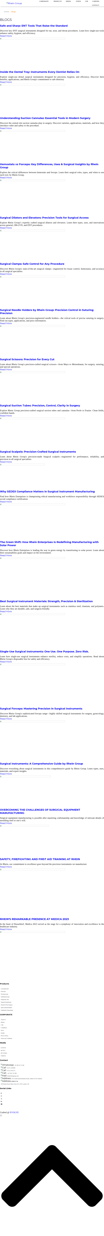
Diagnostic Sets (5, 999)
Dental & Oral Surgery (7, 1005)
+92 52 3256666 (11, 1068)
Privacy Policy (4, 1035)
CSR (2, 1025)
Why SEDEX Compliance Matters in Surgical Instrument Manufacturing (47, 491)
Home (6, 12)
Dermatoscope (4, 994)
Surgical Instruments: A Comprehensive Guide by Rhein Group (41, 763)
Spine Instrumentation (6, 1007)
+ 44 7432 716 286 (12, 1073)
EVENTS (3, 1047)
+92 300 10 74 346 (19, 1065)
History (3, 1022)
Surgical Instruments (6, 1002)
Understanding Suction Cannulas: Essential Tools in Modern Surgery (45, 118)
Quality (3, 1033)
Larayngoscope (5, 988)
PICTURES (4, 1053)
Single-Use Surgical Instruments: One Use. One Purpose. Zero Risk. (44, 651)
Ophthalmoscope (5, 996)
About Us (3, 1019)
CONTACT (95, 5)
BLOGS (3, 1050)
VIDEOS (3, 1056)
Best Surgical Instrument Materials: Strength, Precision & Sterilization (46, 601)
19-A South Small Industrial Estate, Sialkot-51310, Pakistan (26, 1078)
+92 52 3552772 (11, 1070)
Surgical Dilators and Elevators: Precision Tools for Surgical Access (44, 217)
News (2, 1030)
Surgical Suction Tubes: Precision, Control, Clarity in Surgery (40, 405)
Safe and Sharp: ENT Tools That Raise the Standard (34, 25)
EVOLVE (14, 1112)
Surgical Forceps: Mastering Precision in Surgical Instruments (41, 708)
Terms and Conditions (6, 1038)
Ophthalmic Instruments (7, 1010)
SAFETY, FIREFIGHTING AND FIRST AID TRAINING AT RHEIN (40, 859)
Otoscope (3, 991)
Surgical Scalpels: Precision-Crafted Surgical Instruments (38, 451)
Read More (6, 36)
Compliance (4, 1027)
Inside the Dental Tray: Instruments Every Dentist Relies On (39, 71)
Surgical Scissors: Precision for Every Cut (27, 359)
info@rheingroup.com (13, 1076)
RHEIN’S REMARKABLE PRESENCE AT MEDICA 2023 (34, 919)
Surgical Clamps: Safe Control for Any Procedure (32, 263)
